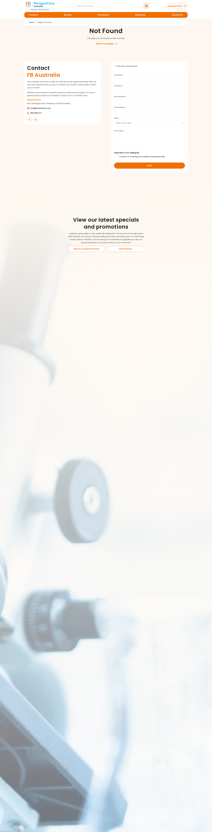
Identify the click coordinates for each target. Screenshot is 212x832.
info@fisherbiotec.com (40, 108)
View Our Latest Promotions (86, 249)
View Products (125, 249)
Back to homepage (105, 43)
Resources (140, 15)
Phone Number (120, 97)
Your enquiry (119, 131)
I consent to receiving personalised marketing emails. (142, 156)
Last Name (118, 86)
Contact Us (177, 15)
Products (33, 15)
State (117, 118)
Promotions (103, 15)
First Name (119, 75)
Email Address (120, 107)
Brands (67, 15)
